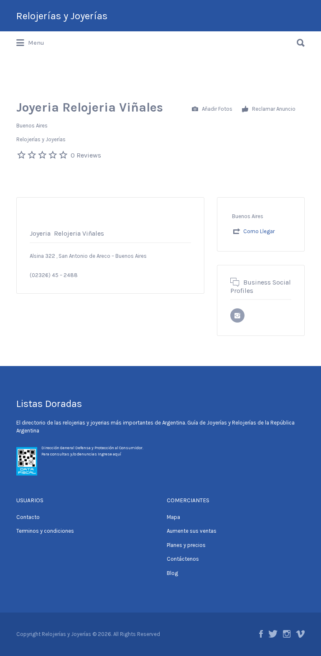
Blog (172, 573)
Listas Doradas (49, 403)
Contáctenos (183, 559)
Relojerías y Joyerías (61, 16)
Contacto (28, 517)
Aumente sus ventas (192, 531)
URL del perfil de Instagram (237, 315)
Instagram (286, 634)
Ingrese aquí (109, 454)
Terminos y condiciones (45, 531)
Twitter (273, 634)
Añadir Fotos (216, 108)
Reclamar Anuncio (273, 108)
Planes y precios (186, 545)
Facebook (261, 634)
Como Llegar (259, 231)
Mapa (173, 517)
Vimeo (300, 634)
